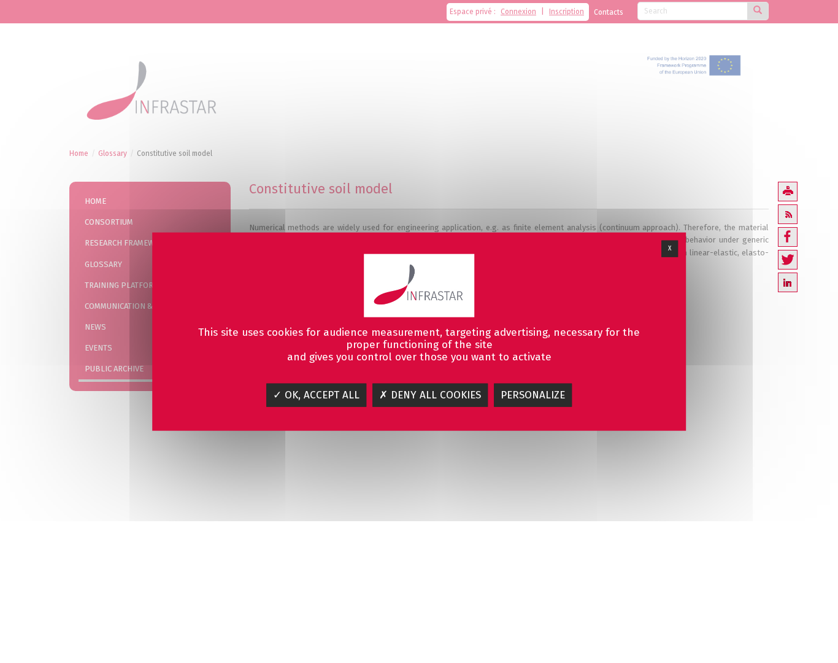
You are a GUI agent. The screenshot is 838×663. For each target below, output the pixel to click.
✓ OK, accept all (316, 395)
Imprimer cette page (788, 191)
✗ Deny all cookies (430, 395)
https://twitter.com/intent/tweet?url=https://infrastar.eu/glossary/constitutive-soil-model (788, 259)
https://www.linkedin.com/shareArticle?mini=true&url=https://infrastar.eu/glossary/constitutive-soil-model (788, 282)
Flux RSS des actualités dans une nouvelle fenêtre (788, 214)
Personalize (533, 395)
